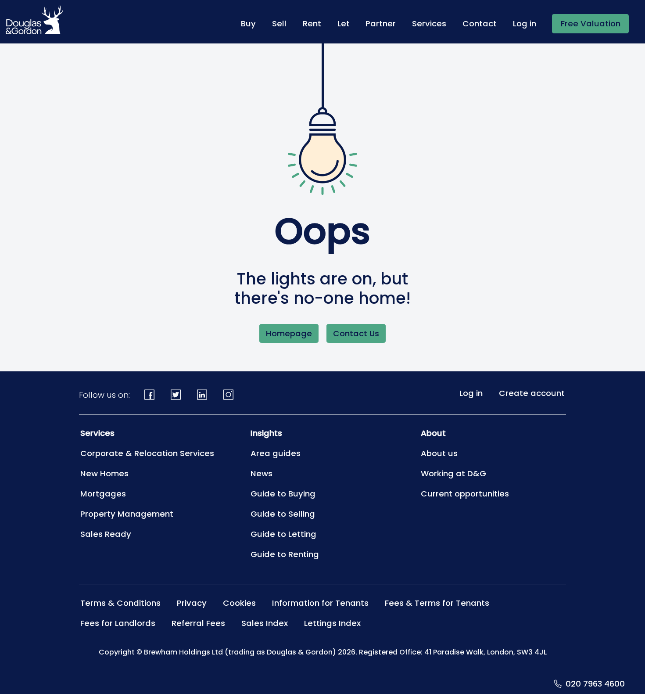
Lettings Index (332, 623)
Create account (532, 393)
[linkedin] (202, 394)
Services (429, 23)
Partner (381, 23)
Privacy (192, 602)
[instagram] (228, 394)
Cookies (239, 602)
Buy (248, 23)
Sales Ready (105, 534)
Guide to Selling (283, 513)
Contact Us (356, 333)
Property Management (126, 513)
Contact (479, 23)
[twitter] (176, 394)
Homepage (289, 333)
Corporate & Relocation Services (147, 453)
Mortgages (103, 493)
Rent (312, 23)
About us (439, 453)
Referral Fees (198, 623)
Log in (524, 23)
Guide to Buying (283, 493)
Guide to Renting (285, 554)
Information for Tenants (320, 602)
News (261, 473)
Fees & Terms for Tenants (437, 602)
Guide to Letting (283, 534)
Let (343, 23)
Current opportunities (465, 493)
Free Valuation (590, 23)
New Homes (104, 473)
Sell (279, 23)
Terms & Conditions (120, 602)
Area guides (276, 453)
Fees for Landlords (117, 623)
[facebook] (149, 394)
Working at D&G (453, 473)
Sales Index (264, 623)
